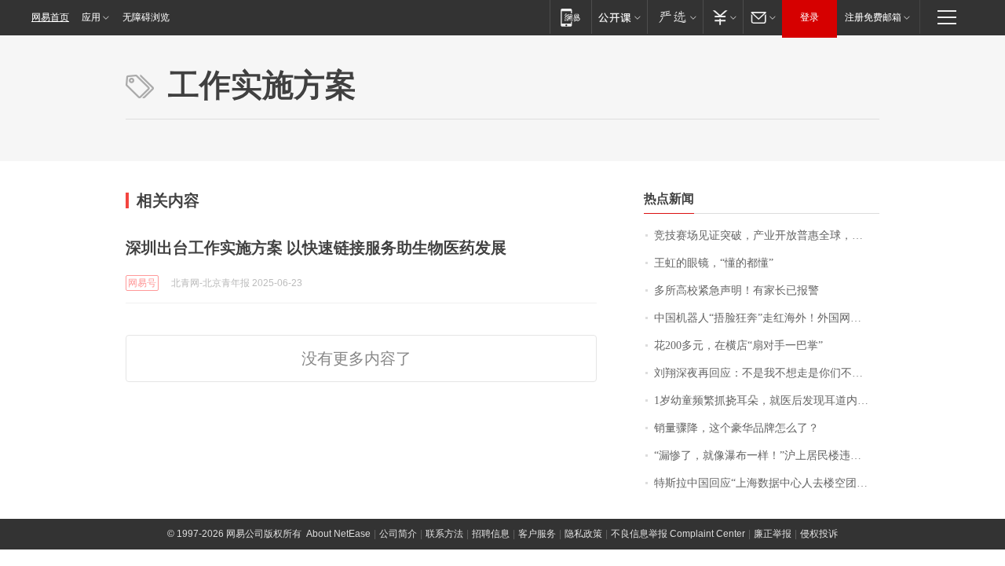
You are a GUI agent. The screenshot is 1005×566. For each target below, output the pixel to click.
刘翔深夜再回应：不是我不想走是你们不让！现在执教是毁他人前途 (766, 373)
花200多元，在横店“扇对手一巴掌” (738, 345)
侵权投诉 (819, 533)
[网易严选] (675, 17)
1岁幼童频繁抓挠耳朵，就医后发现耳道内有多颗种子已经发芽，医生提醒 (766, 400)
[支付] (723, 17)
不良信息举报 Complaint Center (678, 533)
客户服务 (537, 533)
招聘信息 (491, 533)
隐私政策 (583, 533)
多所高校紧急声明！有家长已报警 (736, 290)
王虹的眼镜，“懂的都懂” (713, 263)
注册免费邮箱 (873, 17)
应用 (91, 17)
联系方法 (444, 533)
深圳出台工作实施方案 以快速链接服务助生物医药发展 (316, 247)
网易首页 (50, 17)
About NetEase (338, 533)
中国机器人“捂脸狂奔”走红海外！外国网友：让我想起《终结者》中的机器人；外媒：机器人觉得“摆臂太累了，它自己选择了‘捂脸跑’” (766, 318)
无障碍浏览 (146, 17)
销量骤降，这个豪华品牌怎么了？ (736, 428)
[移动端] (570, 17)
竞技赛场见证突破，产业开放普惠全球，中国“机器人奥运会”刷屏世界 (766, 235)
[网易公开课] (619, 17)
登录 (809, 17)
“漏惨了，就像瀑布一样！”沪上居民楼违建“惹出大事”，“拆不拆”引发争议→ (766, 455)
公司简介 (398, 533)
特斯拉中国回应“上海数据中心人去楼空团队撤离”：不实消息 (766, 483)
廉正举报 (772, 533)
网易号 (142, 283)
